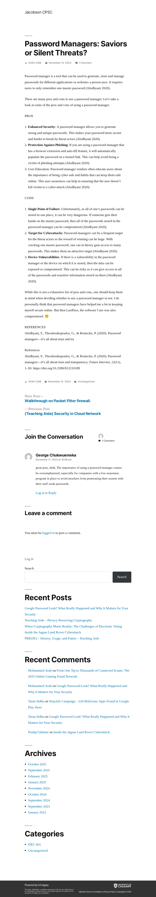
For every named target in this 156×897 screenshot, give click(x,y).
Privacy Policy (109, 892)
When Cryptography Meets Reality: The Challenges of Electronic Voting (73, 626)
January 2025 (37, 782)
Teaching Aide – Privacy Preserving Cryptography (58, 620)
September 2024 (39, 800)
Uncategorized (86, 381)
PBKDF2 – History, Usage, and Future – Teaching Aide (62, 638)
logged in (48, 533)
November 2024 (39, 788)
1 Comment (85, 62)
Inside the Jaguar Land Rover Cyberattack (53, 632)
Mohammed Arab (40, 670)
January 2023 (37, 812)
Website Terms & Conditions (90, 892)
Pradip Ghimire (38, 732)
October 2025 (37, 764)
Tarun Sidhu (36, 701)
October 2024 (37, 794)
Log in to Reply (46, 493)
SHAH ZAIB (34, 62)
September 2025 (39, 770)
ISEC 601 (34, 844)
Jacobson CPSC (38, 12)
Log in (29, 559)
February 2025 (38, 776)
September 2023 (39, 806)
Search (29, 568)
